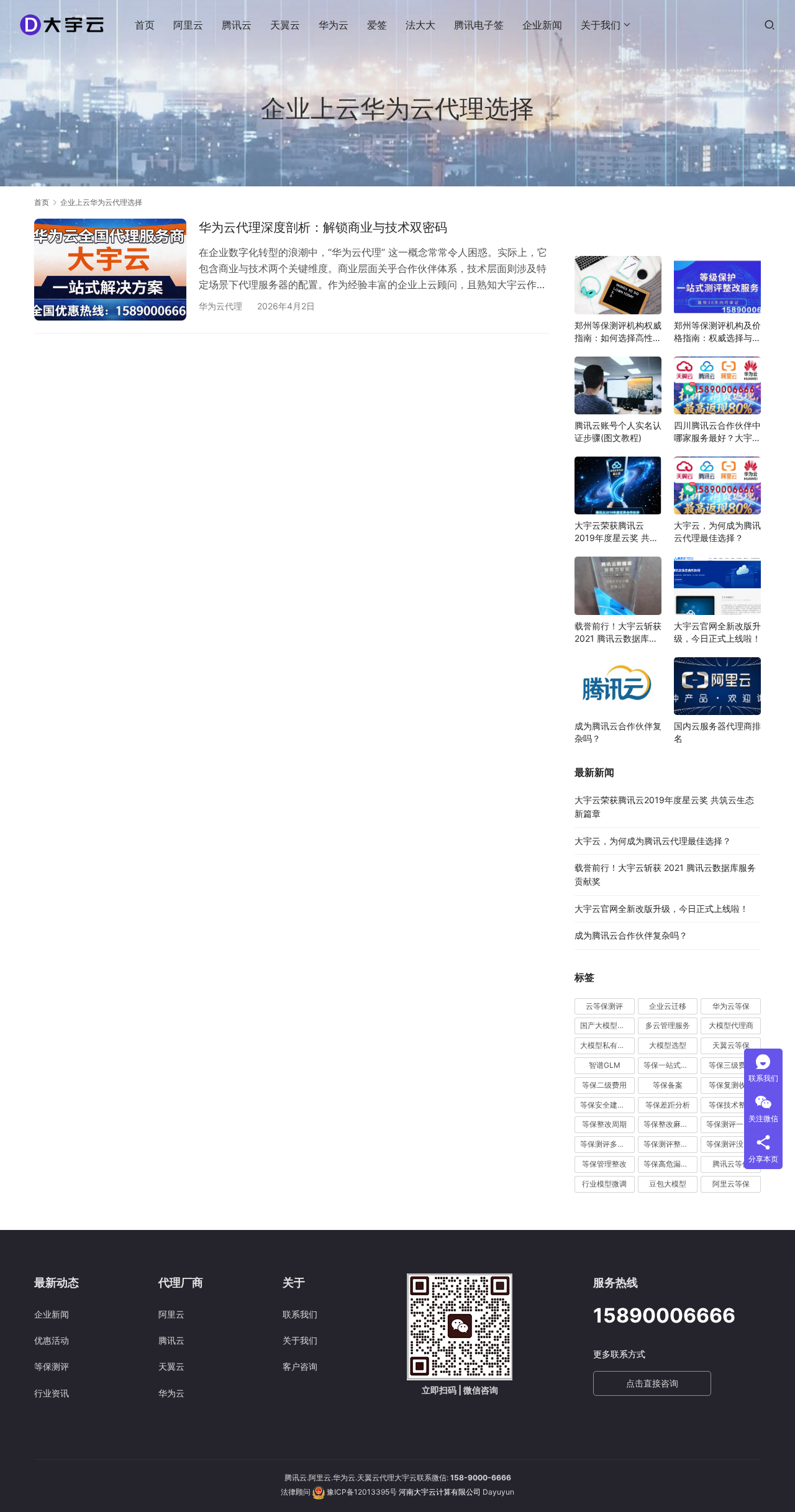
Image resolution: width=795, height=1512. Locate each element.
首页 (145, 25)
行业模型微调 (604, 1183)
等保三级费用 (731, 1065)
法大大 (420, 25)
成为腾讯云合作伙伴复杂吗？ (618, 732)
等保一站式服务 (669, 1065)
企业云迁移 (667, 1006)
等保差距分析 (667, 1104)
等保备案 (668, 1085)
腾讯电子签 (479, 25)
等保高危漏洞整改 (670, 1163)
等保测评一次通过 (733, 1124)
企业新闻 (542, 25)
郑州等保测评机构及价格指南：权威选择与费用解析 (717, 332)
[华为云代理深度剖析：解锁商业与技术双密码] (110, 269)
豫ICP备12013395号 (362, 1491)
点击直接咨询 (652, 1383)
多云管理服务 (667, 1025)
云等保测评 (604, 1006)
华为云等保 (731, 1006)
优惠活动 (51, 1340)
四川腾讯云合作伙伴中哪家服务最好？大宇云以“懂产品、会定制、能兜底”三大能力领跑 (717, 432)
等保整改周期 (604, 1124)
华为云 (333, 25)
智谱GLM (604, 1065)
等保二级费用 (604, 1085)
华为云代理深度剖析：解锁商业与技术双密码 (323, 227)
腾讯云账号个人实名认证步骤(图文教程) (618, 431)
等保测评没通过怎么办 (733, 1144)
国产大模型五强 (606, 1025)
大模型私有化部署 (607, 1045)
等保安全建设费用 (607, 1104)
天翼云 (285, 25)
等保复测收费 (731, 1085)
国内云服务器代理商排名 (717, 732)
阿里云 (188, 25)
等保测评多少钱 (606, 1144)
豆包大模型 (667, 1183)
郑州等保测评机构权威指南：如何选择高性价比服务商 (618, 332)
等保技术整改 (731, 1104)
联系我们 (300, 1314)
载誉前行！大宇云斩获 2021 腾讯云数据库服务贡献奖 (618, 633)
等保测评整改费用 (670, 1144)
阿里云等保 (731, 1183)
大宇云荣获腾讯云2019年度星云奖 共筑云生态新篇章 (616, 532)
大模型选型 (667, 1045)
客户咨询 (300, 1366)
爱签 (377, 25)
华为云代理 (220, 306)
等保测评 (51, 1366)
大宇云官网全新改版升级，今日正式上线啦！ (717, 632)
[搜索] (769, 24)
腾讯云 (237, 25)
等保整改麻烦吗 (669, 1124)
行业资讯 (51, 1393)
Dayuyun (498, 1491)
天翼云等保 (731, 1045)
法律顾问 (296, 1491)
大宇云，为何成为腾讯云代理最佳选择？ (717, 531)
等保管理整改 (604, 1163)
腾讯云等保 (731, 1163)
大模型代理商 (731, 1025)
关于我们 (600, 25)
